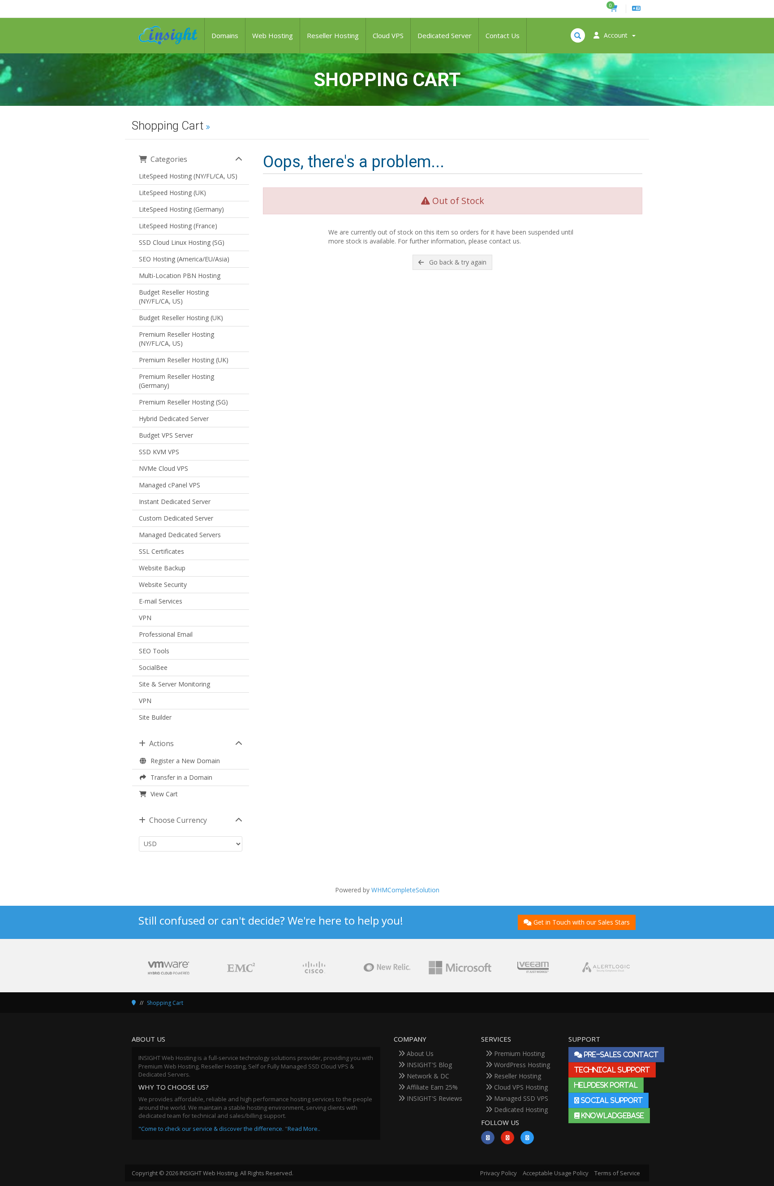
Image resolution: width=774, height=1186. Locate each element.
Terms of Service (617, 1173)
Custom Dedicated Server (176, 518)
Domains (224, 35)
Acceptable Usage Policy (556, 1173)
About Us (419, 1053)
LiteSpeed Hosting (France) (178, 226)
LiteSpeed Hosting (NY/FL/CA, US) (188, 176)
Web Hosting (272, 35)
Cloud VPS (388, 35)
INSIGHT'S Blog (428, 1064)
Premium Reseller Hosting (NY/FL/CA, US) (176, 339)
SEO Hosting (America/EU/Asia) (184, 259)
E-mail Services (160, 601)
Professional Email (166, 634)
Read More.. (304, 1129)
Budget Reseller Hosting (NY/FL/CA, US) (174, 296)
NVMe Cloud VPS (163, 468)
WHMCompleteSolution (405, 890)
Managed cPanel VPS (169, 485)
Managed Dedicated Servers (180, 534)
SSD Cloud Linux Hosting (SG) (181, 242)
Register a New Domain (183, 760)
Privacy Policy (498, 1173)
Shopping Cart (165, 1003)
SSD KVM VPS (159, 451)
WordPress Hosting (521, 1064)
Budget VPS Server (166, 435)
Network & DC (427, 1076)
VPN (145, 617)
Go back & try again (456, 262)
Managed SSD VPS (520, 1098)
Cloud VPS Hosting (520, 1087)
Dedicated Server (444, 35)
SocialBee (153, 667)
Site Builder (155, 717)
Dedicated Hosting (520, 1109)
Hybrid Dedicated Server (174, 418)
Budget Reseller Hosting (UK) (181, 317)
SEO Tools (154, 651)
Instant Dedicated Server (175, 501)
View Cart (162, 794)
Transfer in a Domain (179, 777)
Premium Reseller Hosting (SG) (183, 402)
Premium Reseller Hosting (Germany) (176, 381)
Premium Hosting (518, 1053)
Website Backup (162, 568)
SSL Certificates (161, 551)
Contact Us (503, 35)
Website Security (163, 584)
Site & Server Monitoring (174, 684)
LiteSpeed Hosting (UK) (172, 192)
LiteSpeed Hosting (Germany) (181, 209)
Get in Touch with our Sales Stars (581, 922)
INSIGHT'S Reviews (433, 1098)
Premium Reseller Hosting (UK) (183, 360)
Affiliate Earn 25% (431, 1087)
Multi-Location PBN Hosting (179, 275)
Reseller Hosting (333, 35)
